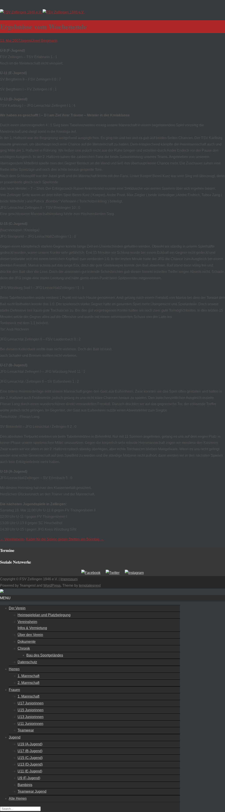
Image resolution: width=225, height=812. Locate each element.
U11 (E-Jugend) (30, 771)
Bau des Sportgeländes (44, 655)
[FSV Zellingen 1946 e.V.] (42, 12)
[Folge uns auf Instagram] (134, 573)
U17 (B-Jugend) (30, 751)
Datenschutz (27, 662)
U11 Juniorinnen (30, 724)
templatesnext (90, 585)
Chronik (24, 648)
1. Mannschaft (28, 676)
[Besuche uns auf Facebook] (90, 573)
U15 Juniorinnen (31, 710)
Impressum (69, 579)
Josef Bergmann (44, 40)
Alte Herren (18, 798)
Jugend (26, 40)
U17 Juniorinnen (31, 703)
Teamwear (26, 730)
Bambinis (25, 785)
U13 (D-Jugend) (30, 764)
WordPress (52, 585)
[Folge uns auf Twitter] (113, 573)
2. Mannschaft (28, 683)
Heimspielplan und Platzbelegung (44, 615)
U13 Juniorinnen (31, 717)
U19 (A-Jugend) (30, 744)
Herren (14, 669)
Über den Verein (30, 635)
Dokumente (27, 641)
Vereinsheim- (12, 539)
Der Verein (17, 608)
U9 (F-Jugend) (29, 778)
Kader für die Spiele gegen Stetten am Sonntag (65, 539)
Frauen (14, 690)
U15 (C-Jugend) (30, 758)
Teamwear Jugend (32, 791)
